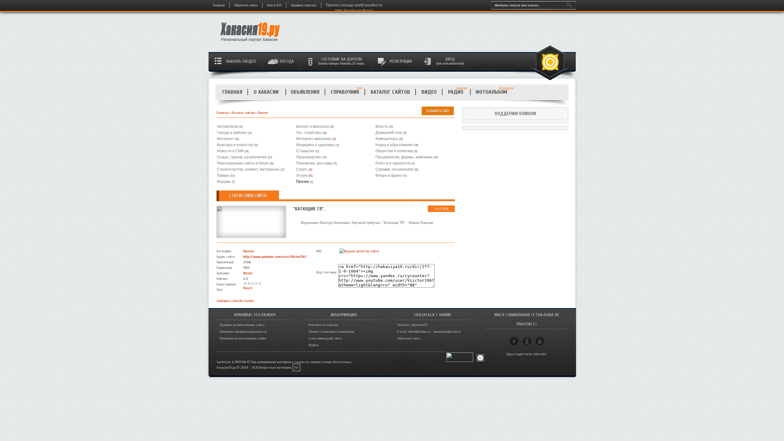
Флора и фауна (388, 175)
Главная (219, 5)
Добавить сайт (437, 111)
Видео (429, 92)
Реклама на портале (323, 325)
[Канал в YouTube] (540, 339)
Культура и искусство (235, 145)
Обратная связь (246, 5)
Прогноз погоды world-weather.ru (354, 5)
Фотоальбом (493, 92)
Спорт (301, 169)
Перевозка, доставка (314, 163)
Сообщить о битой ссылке (235, 301)
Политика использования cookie (243, 338)
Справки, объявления (394, 169)
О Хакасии (267, 92)
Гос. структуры (309, 132)
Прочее (263, 113)
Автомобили (227, 126)
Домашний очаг (388, 132)
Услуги (301, 175)
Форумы (224, 181)
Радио (457, 92)
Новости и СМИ (230, 151)
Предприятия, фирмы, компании (403, 157)
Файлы (313, 345)
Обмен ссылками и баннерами (331, 332)
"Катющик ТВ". (309, 209)
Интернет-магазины (313, 139)
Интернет (225, 139)
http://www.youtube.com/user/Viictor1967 (275, 256)
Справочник (345, 92)
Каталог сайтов (390, 92)
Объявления (305, 92)
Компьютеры (386, 139)
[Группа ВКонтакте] (514, 339)
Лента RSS (274, 5)
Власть (381, 126)
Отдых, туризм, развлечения (242, 157)
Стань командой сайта (325, 338)
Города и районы (232, 132)
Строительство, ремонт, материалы (248, 169)
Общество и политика (394, 151)
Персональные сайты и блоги (242, 163)
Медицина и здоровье (315, 145)
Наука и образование (394, 145)
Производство (308, 157)
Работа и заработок (392, 163)
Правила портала (303, 5)
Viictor (248, 273)
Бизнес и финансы (312, 126)
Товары (223, 175)
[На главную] (250, 43)
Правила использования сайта (242, 325)
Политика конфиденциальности (243, 332)
